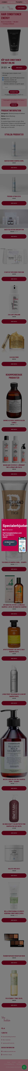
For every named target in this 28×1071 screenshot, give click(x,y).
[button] (10, 543)
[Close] (2, 520)
